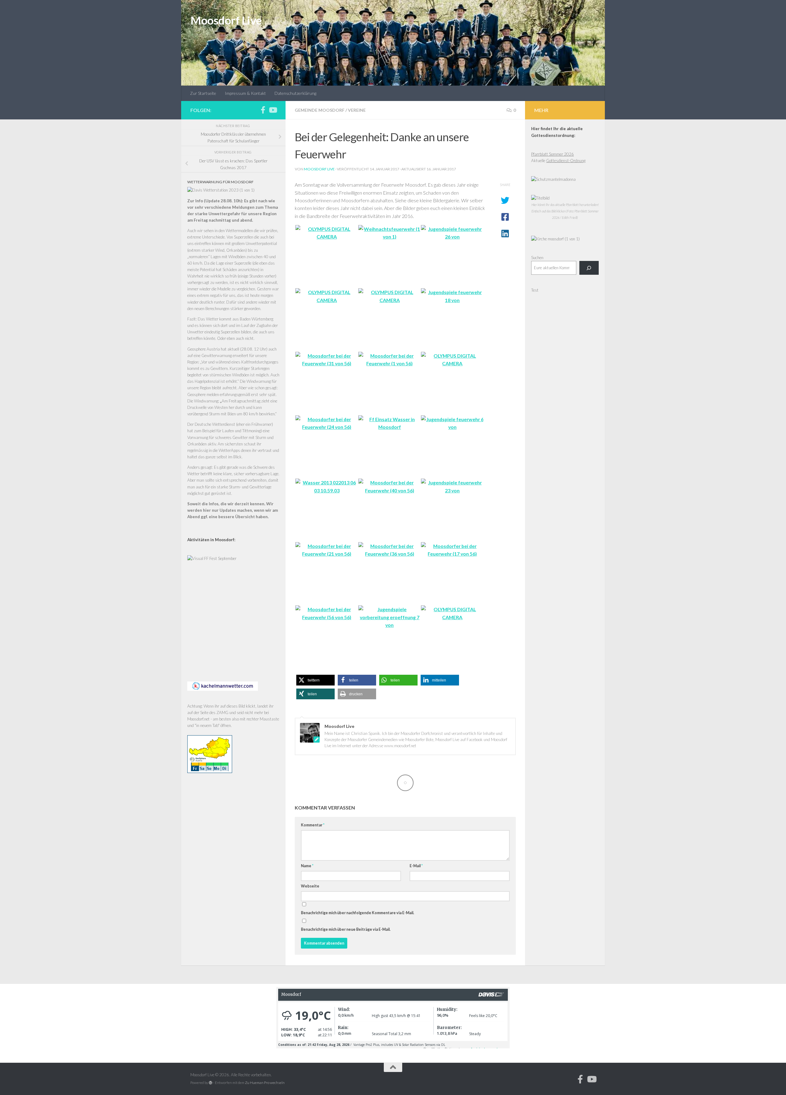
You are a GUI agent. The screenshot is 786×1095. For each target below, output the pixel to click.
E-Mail (416, 866)
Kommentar (313, 825)
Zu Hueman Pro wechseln (265, 1083)
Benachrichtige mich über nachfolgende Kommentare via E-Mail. (357, 913)
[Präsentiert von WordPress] (210, 1083)
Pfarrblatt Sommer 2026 (552, 154)
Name (307, 866)
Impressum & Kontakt (245, 93)
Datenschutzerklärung (295, 93)
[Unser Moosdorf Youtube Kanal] (272, 110)
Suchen (537, 257)
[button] (315, 680)
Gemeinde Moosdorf (319, 110)
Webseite (310, 886)
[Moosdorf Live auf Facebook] (263, 110)
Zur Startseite (203, 93)
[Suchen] (589, 268)
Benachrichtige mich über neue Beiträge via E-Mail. (346, 929)
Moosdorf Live (226, 20)
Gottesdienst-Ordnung (566, 160)
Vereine (357, 110)
